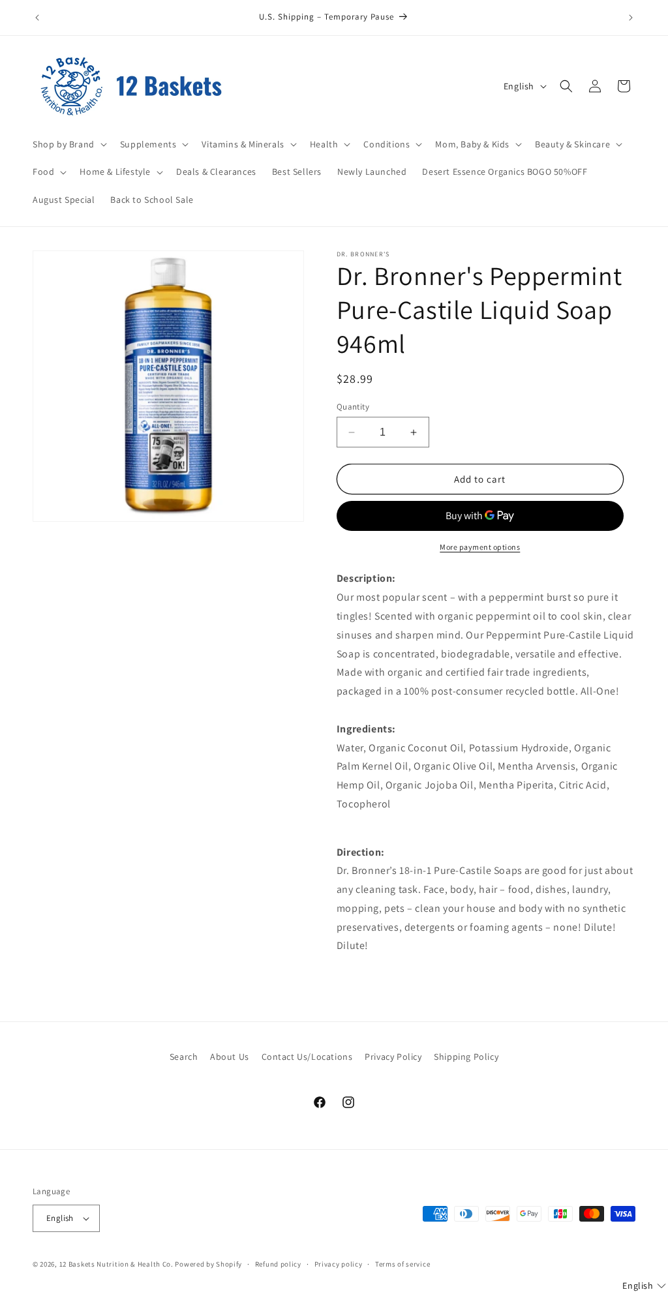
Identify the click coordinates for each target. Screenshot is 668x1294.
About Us (229, 1056)
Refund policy (278, 1264)
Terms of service (402, 1264)
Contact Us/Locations (307, 1056)
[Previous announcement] (37, 17)
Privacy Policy (393, 1056)
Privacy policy (338, 1264)
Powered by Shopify (208, 1264)
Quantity (353, 406)
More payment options (480, 547)
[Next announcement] (630, 17)
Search (184, 1056)
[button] (68, 144)
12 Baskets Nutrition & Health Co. (116, 1264)
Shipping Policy (466, 1056)
